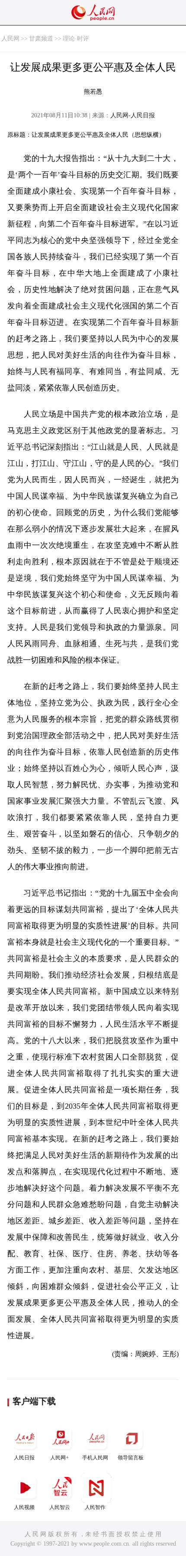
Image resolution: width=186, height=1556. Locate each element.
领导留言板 (131, 1458)
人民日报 (24, 1458)
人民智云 (59, 1507)
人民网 (10, 38)
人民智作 (95, 1507)
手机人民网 (95, 1458)
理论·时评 (76, 38)
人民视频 (24, 1507)
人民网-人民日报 (132, 115)
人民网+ (59, 1458)
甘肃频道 (41, 38)
